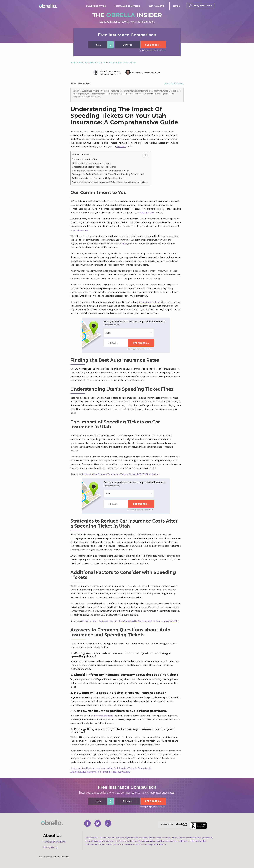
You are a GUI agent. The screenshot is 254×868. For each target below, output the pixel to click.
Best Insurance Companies (91, 62)
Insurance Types (96, 6)
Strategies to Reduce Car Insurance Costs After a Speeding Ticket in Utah (108, 174)
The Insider (127, 15)
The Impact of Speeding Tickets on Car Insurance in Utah (100, 170)
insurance (121, 146)
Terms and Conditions (54, 841)
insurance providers (103, 715)
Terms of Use (161, 50)
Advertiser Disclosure (174, 83)
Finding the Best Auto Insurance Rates (91, 163)
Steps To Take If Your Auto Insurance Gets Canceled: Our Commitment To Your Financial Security (130, 620)
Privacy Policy (50, 847)
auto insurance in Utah (148, 301)
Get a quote (156, 6)
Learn (176, 6)
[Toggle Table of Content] (144, 154)
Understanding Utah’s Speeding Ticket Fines (94, 166)
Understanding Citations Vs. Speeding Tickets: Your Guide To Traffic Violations (120, 474)
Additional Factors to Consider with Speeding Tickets (98, 178)
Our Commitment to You (84, 159)
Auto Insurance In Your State (121, 62)
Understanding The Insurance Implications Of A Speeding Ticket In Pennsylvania (110, 768)
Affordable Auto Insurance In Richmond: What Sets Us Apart (100, 771)
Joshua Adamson (152, 72)
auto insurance (147, 212)
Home (73, 62)
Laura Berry (115, 71)
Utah (124, 243)
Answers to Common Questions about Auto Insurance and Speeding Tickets (110, 181)
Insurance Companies (127, 6)
